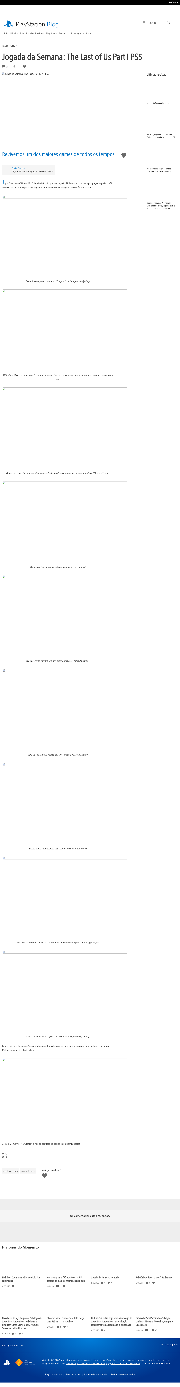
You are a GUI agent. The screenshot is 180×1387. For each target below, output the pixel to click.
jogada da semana (10, 1171)
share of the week (28, 1171)
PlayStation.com (53, 1374)
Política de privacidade (95, 1374)
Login (152, 23)
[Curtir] (13, 1286)
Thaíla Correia (18, 168)
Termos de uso (73, 1374)
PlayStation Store (55, 33)
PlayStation (37, 24)
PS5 (6, 33)
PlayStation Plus (35, 33)
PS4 (22, 33)
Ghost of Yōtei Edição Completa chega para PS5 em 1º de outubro (65, 1319)
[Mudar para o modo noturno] (144, 23)
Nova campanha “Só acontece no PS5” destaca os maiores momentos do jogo (66, 1279)
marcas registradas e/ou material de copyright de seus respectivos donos (103, 1363)
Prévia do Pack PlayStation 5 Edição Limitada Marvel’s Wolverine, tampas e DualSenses (154, 1321)
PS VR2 (14, 33)
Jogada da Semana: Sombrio (105, 1277)
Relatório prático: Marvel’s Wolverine (154, 1277)
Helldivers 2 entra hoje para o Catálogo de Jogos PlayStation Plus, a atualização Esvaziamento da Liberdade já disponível (111, 1321)
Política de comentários (123, 1374)
